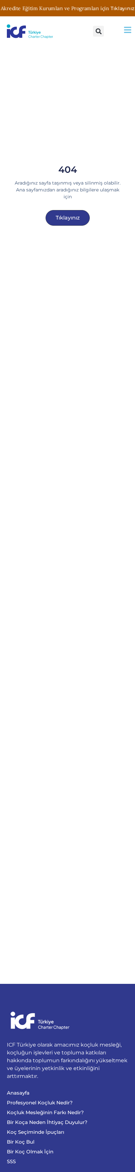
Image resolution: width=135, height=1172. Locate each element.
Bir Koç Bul (20, 1142)
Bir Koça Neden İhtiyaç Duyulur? (47, 1122)
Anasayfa (18, 1093)
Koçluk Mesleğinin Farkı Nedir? (45, 1112)
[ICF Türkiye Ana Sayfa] (30, 31)
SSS (11, 1161)
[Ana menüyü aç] (128, 30)
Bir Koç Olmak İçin (30, 1151)
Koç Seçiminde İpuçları (35, 1132)
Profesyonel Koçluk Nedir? (40, 1102)
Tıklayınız (122, 8)
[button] (98, 31)
